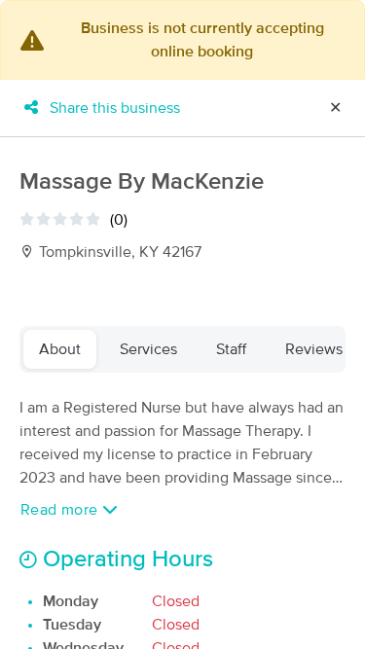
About (60, 349)
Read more (61, 510)
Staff (231, 349)
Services (148, 349)
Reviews (314, 349)
